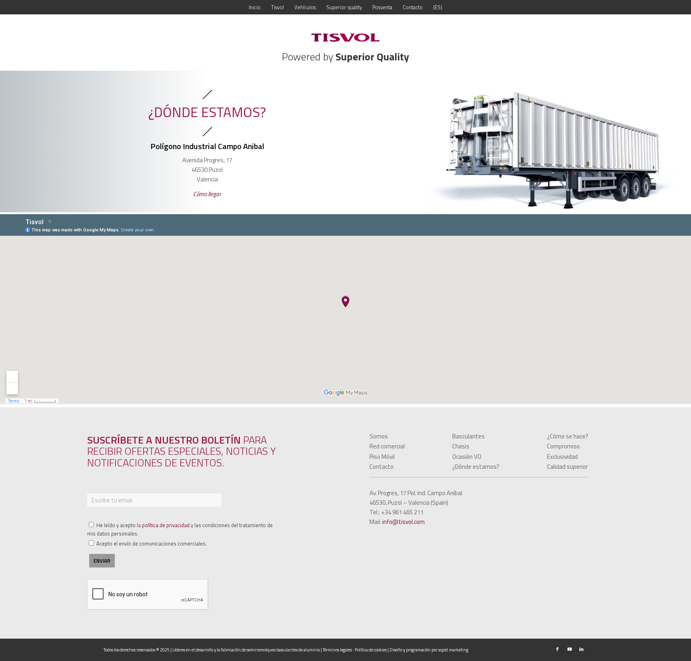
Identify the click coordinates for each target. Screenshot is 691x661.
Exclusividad (562, 456)
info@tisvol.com (403, 521)
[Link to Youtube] (569, 649)
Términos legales (337, 650)
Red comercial (387, 446)
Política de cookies (371, 650)
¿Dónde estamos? (475, 466)
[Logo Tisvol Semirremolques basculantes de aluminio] (345, 37)
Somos (378, 436)
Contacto (381, 466)
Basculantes (468, 436)
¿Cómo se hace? (567, 436)
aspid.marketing (453, 650)
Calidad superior (567, 466)
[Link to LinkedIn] (581, 649)
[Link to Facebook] (557, 649)
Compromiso (563, 446)
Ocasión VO (466, 456)
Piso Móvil (382, 456)
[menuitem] (255, 7)
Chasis (460, 446)
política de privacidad (166, 525)
